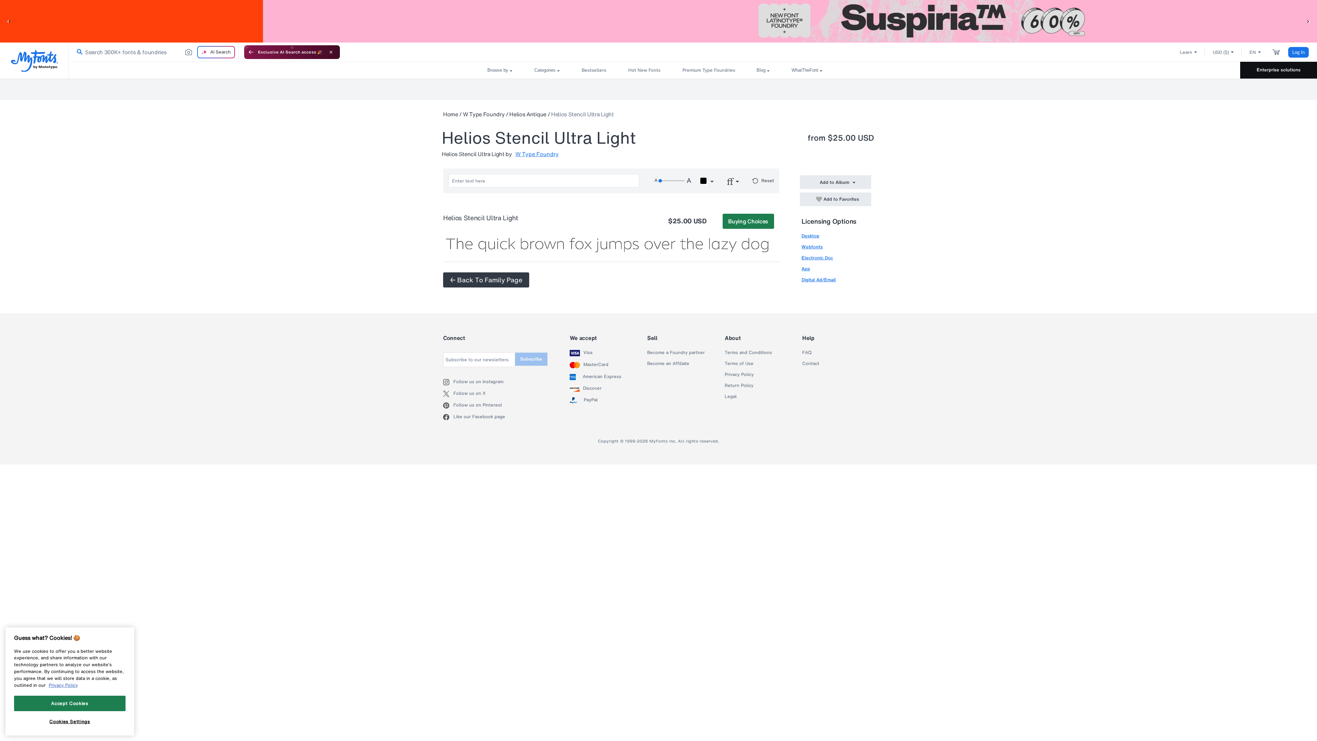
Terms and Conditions (748, 352)
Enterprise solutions (1279, 70)
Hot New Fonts (644, 70)
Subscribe (531, 359)
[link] (78, 52)
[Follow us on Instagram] (448, 382)
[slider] (671, 180)
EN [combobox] (1252, 52)
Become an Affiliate (668, 363)
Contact (810, 363)
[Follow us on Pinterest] (448, 405)
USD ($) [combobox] (1221, 52)
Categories (545, 70)
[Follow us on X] (448, 394)
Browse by (497, 70)
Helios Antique (527, 114)
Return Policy (739, 385)
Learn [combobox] (1186, 52)
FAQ (806, 352)
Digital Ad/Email (819, 280)
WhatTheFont (805, 70)
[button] (8, 21)
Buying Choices (748, 221)
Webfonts (812, 247)
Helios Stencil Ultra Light (582, 114)
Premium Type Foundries (709, 70)
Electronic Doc (817, 258)
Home (450, 114)
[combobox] (154, 52)
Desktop (810, 236)
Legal (731, 396)
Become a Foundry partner (676, 352)
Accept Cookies (69, 703)
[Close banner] (331, 52)
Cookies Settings (69, 721)
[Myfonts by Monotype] (34, 61)
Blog (761, 70)
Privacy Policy (739, 374)
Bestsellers (594, 70)
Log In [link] (1298, 52)
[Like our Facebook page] (448, 417)
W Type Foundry (484, 114)
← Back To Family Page (486, 280)
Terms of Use (739, 363)
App (806, 269)
